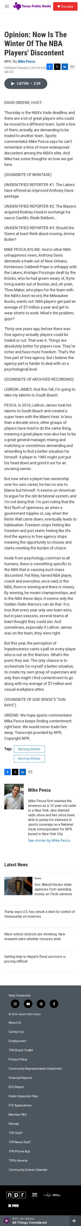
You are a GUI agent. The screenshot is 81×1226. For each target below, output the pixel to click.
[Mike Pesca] (14, 796)
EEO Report (16, 1087)
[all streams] (75, 1220)
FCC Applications (20, 1105)
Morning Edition (29, 749)
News (38, 878)
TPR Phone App (19, 1151)
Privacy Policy (18, 1059)
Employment (17, 1041)
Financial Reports (20, 1078)
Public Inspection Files (23, 1096)
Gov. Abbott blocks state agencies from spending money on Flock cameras (53, 889)
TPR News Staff (20, 1142)
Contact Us (16, 1032)
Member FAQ (18, 1114)
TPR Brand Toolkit (21, 1050)
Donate (67, 6)
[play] (6, 1221)
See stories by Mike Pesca (49, 840)
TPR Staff (15, 1133)
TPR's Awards (18, 1160)
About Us (15, 1022)
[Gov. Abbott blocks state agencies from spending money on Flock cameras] (18, 886)
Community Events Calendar (28, 1169)
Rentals (14, 1123)
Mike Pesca (26, 61)
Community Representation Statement (35, 1068)
